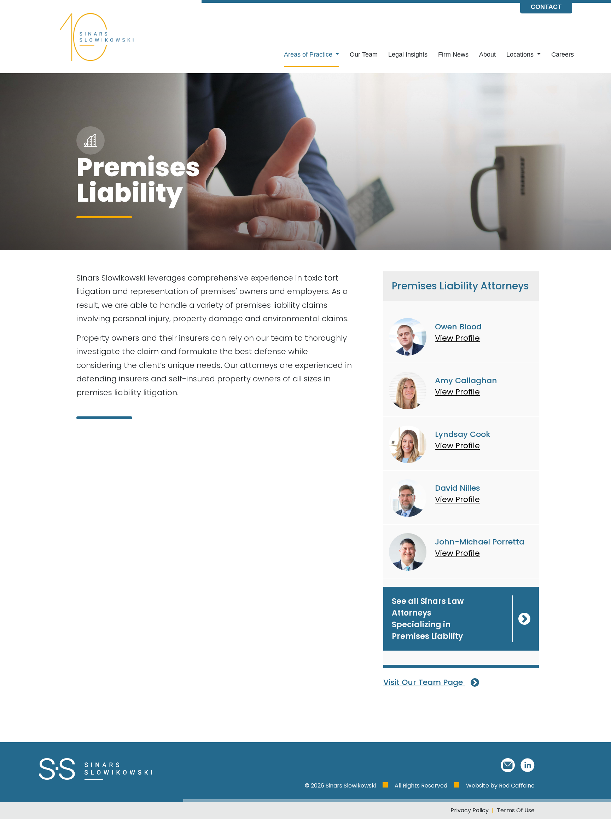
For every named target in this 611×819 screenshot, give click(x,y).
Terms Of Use (516, 810)
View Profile (457, 338)
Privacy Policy (469, 810)
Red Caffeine (517, 785)
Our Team (364, 54)
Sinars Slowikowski (351, 785)
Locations (520, 54)
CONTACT (546, 7)
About (487, 54)
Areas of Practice (309, 54)
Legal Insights (407, 54)
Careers (562, 54)
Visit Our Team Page (424, 682)
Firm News (453, 54)
